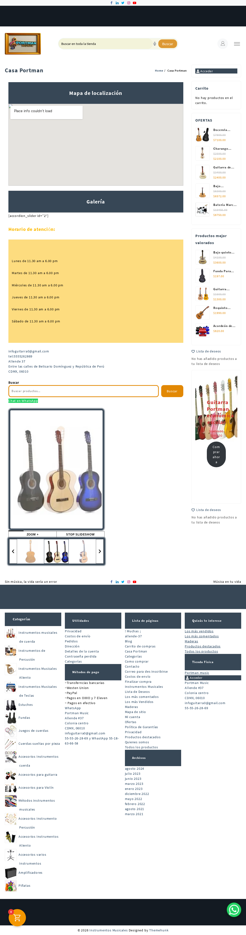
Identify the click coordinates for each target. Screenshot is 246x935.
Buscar (167, 43)
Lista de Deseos (137, 691)
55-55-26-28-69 (196, 708)
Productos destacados (143, 737)
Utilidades (80, 621)
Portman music (197, 672)
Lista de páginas (145, 621)
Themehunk (158, 930)
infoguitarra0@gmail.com (28, 351)
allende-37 (133, 636)
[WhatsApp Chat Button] (234, 910)
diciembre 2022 (137, 794)
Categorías (21, 619)
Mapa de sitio (135, 712)
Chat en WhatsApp (23, 401)
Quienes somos (137, 742)
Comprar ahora (216, 454)
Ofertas (131, 722)
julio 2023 (133, 773)
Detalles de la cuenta (82, 651)
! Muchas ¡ (133, 631)
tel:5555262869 (20, 356)
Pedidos (71, 641)
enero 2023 (134, 789)
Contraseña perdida (81, 656)
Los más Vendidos (139, 702)
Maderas (131, 707)
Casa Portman (136, 651)
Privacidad (73, 631)
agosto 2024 (134, 768)
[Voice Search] (155, 44)
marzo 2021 (134, 814)
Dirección (72, 646)
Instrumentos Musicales (144, 686)
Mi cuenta (132, 717)
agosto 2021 (134, 809)
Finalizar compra (138, 681)
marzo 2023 (134, 783)
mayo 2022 (133, 799)
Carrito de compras (140, 646)
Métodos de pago (85, 672)
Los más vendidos (199, 631)
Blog (128, 641)
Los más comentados (142, 697)
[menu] (237, 44)
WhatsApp (73, 708)
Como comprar (137, 661)
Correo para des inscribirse (146, 671)
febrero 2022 (135, 804)
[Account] (222, 43)
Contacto (132, 666)
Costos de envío (78, 636)
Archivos (139, 758)
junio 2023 (133, 778)
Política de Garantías (141, 727)
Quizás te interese (207, 621)
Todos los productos (141, 747)
